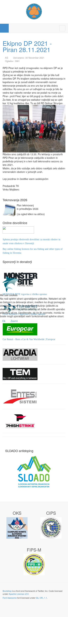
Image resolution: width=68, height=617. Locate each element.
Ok (3, 321)
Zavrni (14, 321)
